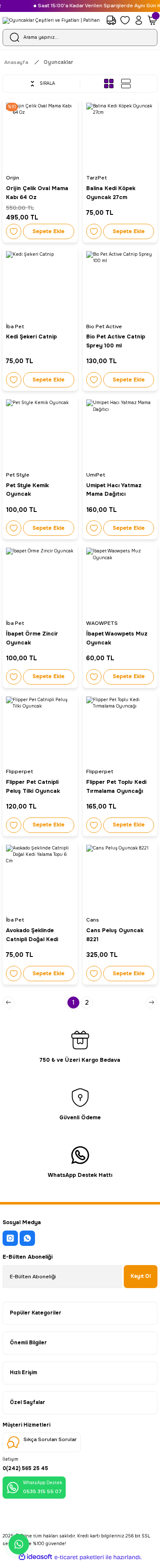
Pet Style (17, 474)
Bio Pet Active (104, 326)
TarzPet (96, 177)
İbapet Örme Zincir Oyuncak (32, 638)
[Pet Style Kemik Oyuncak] (40, 433)
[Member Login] (139, 20)
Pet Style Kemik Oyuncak (27, 490)
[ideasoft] (35, 1557)
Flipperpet (19, 771)
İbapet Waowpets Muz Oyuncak (117, 638)
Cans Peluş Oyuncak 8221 (114, 935)
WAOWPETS (102, 623)
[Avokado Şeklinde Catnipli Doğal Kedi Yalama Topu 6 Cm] (40, 879)
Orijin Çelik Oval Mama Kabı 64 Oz (37, 193)
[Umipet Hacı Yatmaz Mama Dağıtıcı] (120, 433)
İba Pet (15, 326)
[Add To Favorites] (13, 231)
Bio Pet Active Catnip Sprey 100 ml (115, 341)
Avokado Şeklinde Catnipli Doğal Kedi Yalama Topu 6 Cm (32, 935)
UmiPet (95, 474)
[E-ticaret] (79, 1557)
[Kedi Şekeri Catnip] (40, 285)
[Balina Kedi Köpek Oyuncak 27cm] (120, 137)
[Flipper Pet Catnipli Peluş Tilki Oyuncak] (40, 730)
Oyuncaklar (58, 62)
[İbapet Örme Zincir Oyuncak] (40, 582)
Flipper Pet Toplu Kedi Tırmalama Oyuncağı (116, 787)
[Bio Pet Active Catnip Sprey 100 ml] (120, 285)
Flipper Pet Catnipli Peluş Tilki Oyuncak (33, 787)
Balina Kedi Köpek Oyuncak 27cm (110, 193)
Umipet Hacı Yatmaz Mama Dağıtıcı (114, 490)
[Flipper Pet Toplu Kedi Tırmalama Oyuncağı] (120, 730)
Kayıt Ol (141, 1276)
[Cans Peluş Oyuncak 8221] (120, 879)
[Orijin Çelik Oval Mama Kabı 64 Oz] (40, 137)
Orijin (12, 177)
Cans (92, 919)
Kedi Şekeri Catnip (31, 336)
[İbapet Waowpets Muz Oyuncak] (120, 582)
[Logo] (51, 20)
